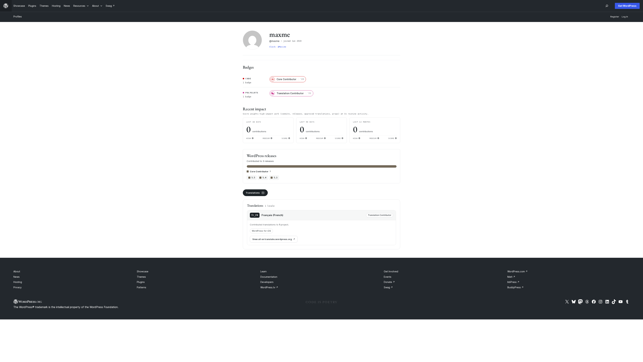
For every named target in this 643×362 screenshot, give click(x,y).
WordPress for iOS (261, 231)
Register (614, 16)
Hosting (17, 282)
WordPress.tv (269, 287)
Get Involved (391, 271)
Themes (141, 276)
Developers (266, 282)
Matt (511, 276)
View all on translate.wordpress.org (272, 239)
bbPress (513, 282)
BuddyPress (515, 287)
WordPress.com (517, 271)
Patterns (141, 287)
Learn (263, 271)
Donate (389, 282)
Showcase (142, 271)
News (16, 276)
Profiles (17, 16)
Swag (388, 287)
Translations (255, 192)
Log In (625, 16)
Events (387, 276)
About (16, 271)
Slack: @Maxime (277, 47)
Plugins (141, 282)
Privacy (17, 287)
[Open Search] (607, 6)
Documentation (268, 276)
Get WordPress (627, 5)
